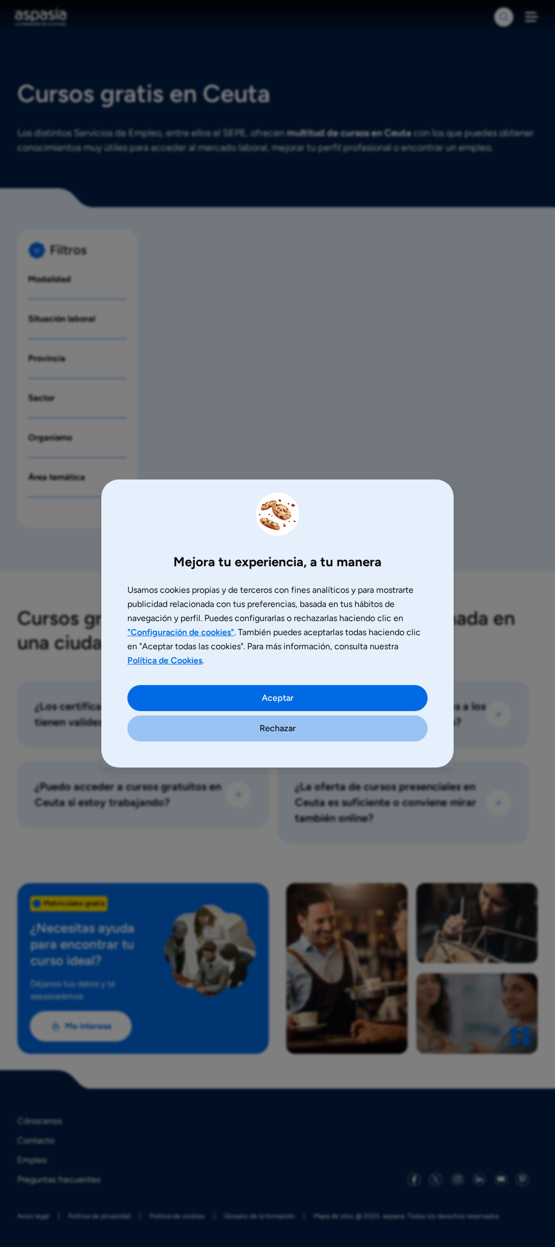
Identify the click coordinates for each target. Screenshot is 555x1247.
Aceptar (278, 698)
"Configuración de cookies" (180, 632)
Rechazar (278, 728)
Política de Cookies (164, 660)
